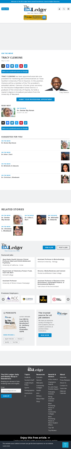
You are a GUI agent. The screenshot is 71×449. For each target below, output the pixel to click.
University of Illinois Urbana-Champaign (16, 283)
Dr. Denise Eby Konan (25, 110)
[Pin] (21, 66)
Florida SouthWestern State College (50, 273)
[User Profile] (59, 9)
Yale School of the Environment (48, 286)
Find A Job (49, 247)
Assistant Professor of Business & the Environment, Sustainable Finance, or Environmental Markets (51, 282)
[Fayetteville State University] (45, 299)
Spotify (7, 342)
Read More (45, 335)
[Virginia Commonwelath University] (14, 299)
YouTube (15, 342)
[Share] (7, 66)
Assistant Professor (10, 281)
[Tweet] (16, 66)
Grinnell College (8, 275)
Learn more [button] (6, 446)
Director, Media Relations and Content (51, 271)
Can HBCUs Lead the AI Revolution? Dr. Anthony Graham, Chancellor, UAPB (24, 325)
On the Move (7, 53)
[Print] (3, 66)
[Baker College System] (29, 299)
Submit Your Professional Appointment (35, 99)
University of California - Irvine (13, 265)
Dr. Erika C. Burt (6, 154)
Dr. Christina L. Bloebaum (10, 177)
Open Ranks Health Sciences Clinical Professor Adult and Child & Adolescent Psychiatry (17, 261)
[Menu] (68, 9)
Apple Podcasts (9, 339)
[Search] (64, 9)
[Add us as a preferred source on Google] (25, 66)
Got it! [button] (65, 445)
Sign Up (6, 396)
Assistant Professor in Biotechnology (51, 259)
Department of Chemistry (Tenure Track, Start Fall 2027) (17, 271)
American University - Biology (47, 262)
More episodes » (9, 335)
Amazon (20, 339)
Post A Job (63, 247)
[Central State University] (60, 299)
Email (2, 387)
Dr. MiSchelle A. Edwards (10, 166)
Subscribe (5, 9)
